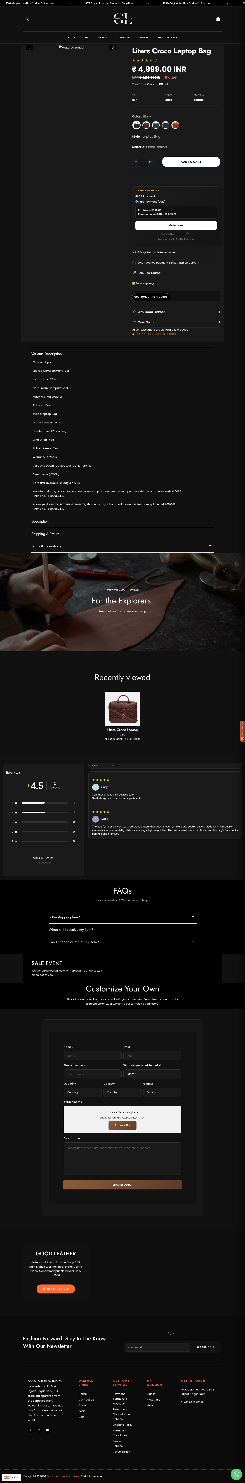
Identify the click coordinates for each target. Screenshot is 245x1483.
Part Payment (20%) (151, 202)
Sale (81, 1417)
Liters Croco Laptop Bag (122, 732)
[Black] (136, 125)
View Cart (153, 1399)
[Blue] (165, 125)
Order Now (176, 225)
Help (150, 1405)
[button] (27, 18)
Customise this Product (151, 297)
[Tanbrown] (175, 125)
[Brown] (146, 125)
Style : (146, 136)
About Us (85, 1405)
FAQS (82, 1411)
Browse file (122, 1125)
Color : (141, 116)
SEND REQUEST (122, 1185)
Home (83, 1394)
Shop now (151, 3)
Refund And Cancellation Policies (121, 1414)
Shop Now (72, 3)
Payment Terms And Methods (120, 1398)
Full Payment (146, 196)
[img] (100, 780)
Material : (149, 147)
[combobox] (11, 1477)
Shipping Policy (122, 1425)
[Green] (156, 125)
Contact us (86, 1399)
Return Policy (121, 1452)
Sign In (151, 1394)
